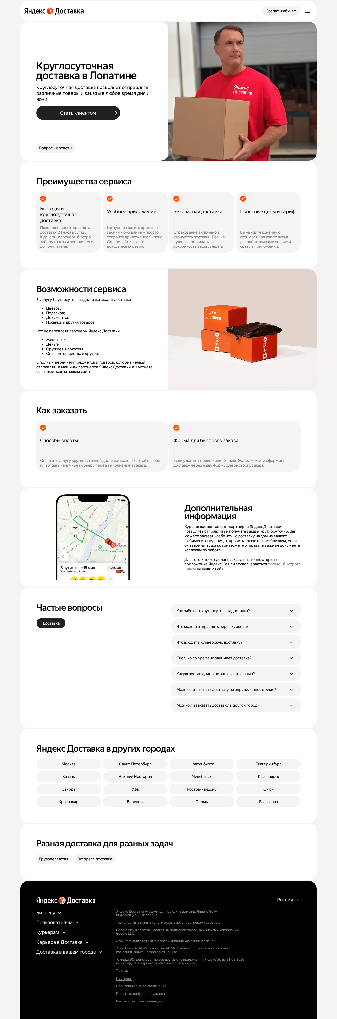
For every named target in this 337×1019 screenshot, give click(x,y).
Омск (268, 789)
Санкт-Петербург (135, 764)
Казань (68, 776)
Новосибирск (202, 764)
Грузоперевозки (54, 859)
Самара (68, 789)
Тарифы (122, 971)
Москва (68, 764)
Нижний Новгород (135, 776)
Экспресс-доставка (94, 859)
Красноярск (268, 776)
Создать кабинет (281, 11)
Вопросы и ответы (55, 148)
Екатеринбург (268, 764)
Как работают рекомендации (139, 1001)
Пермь (202, 801)
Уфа (135, 789)
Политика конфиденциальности (141, 994)
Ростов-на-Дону (202, 789)
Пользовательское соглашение (141, 986)
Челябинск (202, 776)
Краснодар (68, 801)
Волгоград (268, 801)
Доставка (51, 623)
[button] (236, 610)
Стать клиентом (78, 113)
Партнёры (124, 978)
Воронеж (135, 801)
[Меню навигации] (308, 11)
